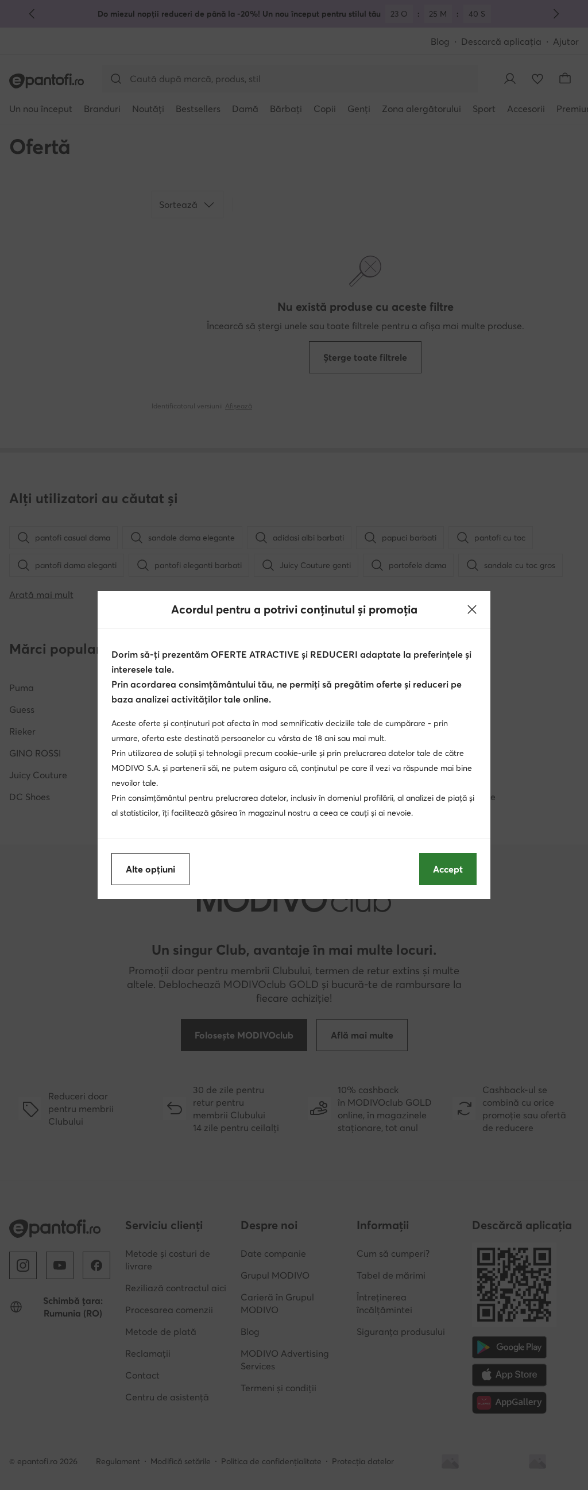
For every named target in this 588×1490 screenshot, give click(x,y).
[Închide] (472, 609)
